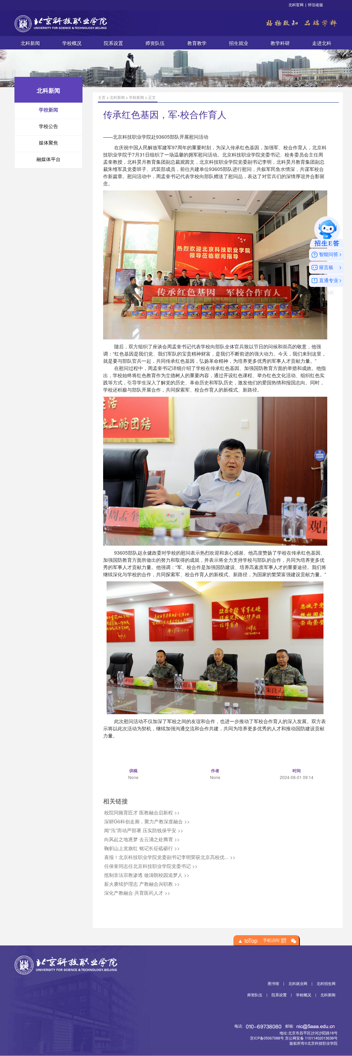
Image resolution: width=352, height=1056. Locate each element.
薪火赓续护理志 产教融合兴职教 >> (142, 883)
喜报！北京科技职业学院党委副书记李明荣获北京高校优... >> (169, 857)
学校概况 (71, 42)
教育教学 (197, 42)
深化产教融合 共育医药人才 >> (137, 892)
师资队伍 (155, 42)
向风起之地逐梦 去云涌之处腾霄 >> (142, 839)
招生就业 (238, 42)
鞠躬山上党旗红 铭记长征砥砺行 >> (142, 848)
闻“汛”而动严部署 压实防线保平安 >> (143, 830)
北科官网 (296, 4)
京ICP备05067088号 (267, 1038)
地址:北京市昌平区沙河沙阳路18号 (308, 1032)
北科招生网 (326, 983)
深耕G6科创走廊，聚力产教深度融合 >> (147, 821)
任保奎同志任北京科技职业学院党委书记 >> (151, 865)
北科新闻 (30, 42)
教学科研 (280, 42)
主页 (102, 97)
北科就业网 (297, 983)
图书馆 (273, 983)
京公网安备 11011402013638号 (311, 1038)
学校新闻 (136, 97)
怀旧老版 (315, 4)
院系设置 (113, 42)
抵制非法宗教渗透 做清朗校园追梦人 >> (146, 874)
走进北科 (321, 42)
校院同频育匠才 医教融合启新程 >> (142, 812)
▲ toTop (247, 940)
